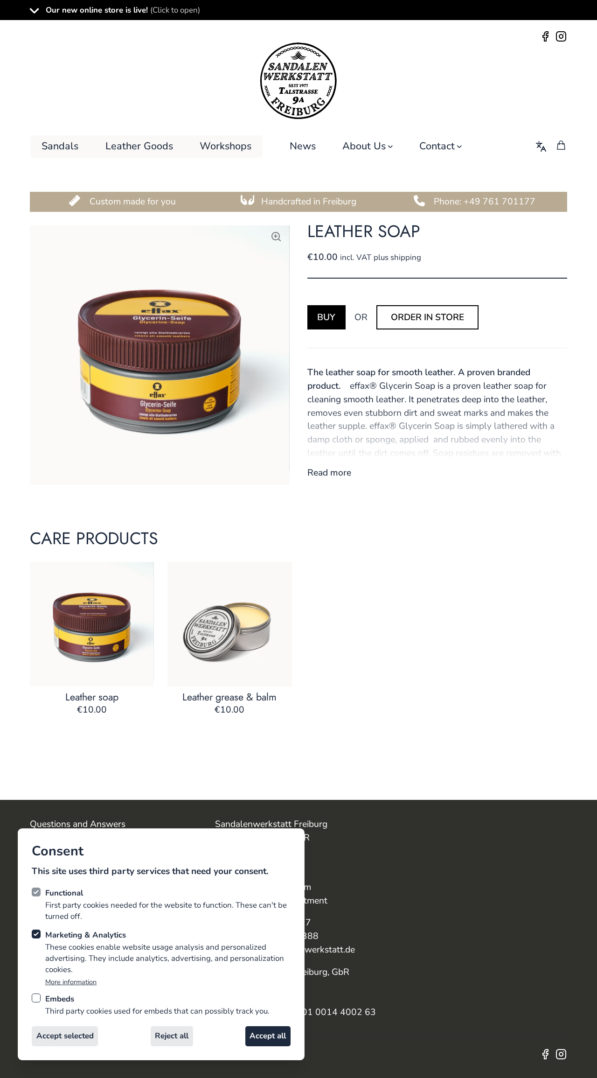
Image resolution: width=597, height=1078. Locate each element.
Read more (329, 473)
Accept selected (65, 1035)
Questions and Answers (77, 824)
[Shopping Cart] (561, 145)
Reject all (171, 1035)
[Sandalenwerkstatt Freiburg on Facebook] (547, 35)
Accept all (268, 1035)
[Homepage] (298, 80)
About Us (364, 146)
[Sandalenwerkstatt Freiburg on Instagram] (560, 35)
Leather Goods (139, 146)
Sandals (60, 146)
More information (71, 982)
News (303, 146)
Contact (437, 146)
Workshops (225, 146)
